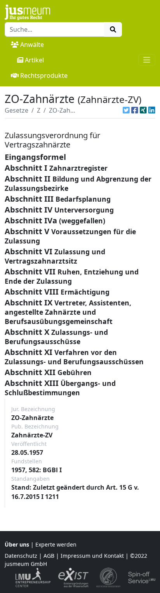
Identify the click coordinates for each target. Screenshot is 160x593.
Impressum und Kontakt (92, 555)
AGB (48, 555)
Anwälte (32, 44)
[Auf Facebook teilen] (134, 110)
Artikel (34, 60)
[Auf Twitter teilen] (126, 110)
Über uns (17, 544)
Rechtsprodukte (44, 75)
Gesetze (16, 110)
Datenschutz (21, 555)
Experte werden (56, 544)
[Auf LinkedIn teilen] (151, 110)
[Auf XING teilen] (143, 110)
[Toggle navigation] (146, 60)
